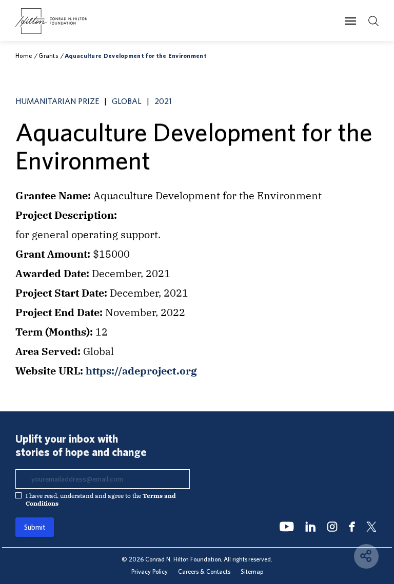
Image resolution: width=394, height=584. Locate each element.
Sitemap (252, 571)
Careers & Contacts (204, 571)
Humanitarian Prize (57, 101)
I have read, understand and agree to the (101, 499)
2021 (163, 101)
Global (127, 101)
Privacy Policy (149, 571)
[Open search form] (373, 21)
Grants (48, 55)
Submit (34, 527)
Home (23, 55)
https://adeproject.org (141, 371)
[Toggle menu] (350, 20)
